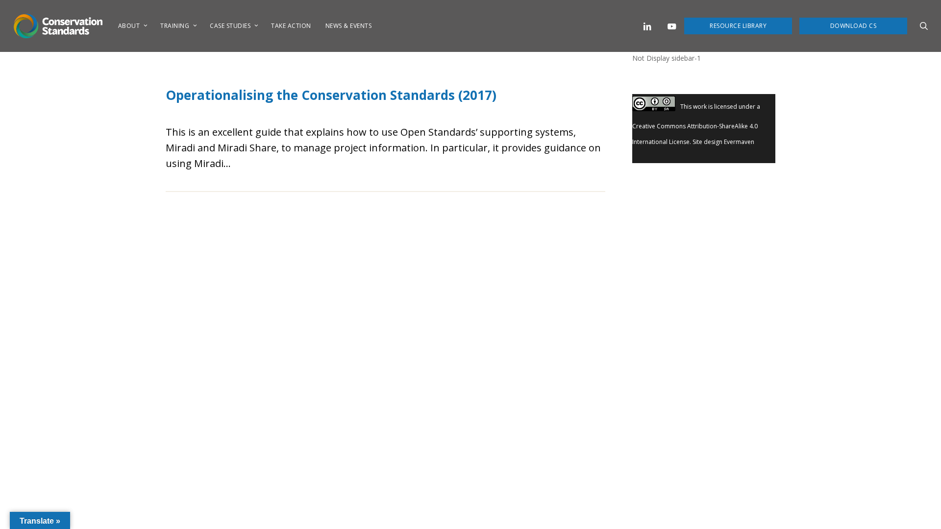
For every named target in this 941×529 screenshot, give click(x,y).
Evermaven (739, 142)
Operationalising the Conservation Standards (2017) (331, 95)
